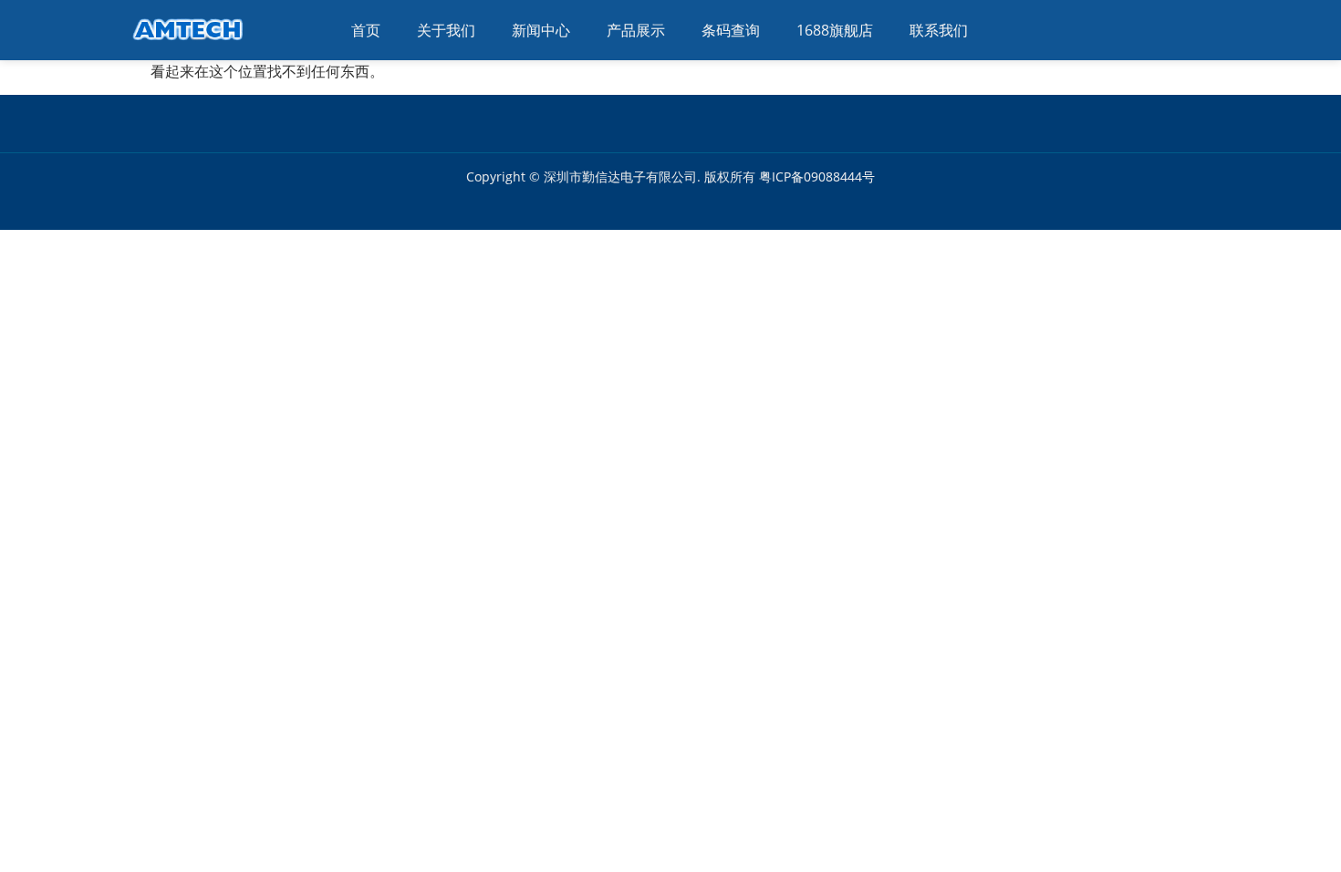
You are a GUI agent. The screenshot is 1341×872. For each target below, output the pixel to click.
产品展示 (636, 30)
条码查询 (731, 30)
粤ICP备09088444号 (817, 176)
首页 (365, 30)
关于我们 (446, 30)
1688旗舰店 (834, 30)
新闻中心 (541, 30)
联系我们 (939, 30)
